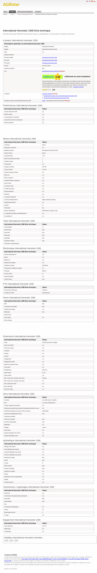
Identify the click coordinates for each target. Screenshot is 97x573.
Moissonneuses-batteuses (25, 11)
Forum (44, 100)
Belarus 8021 (35, 558)
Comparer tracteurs (47, 93)
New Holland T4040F (79, 558)
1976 (16, 540)
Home (5, 11)
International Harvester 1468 (49, 60)
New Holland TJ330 (27, 558)
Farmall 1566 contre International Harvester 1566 (56, 98)
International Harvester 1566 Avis (50, 71)
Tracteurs (12, 11)
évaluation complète (78, 87)
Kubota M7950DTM (62, 558)
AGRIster (5, 14)
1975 (11, 540)
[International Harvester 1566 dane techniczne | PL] (94, 1)
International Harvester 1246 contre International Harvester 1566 (60, 96)
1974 (6, 540)
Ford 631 (55, 558)
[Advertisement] (48, 22)
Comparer (38, 11)
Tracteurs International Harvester (25, 14)
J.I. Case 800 (70, 558)
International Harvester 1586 (49, 57)
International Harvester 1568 (49, 63)
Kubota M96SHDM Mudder (45, 558)
